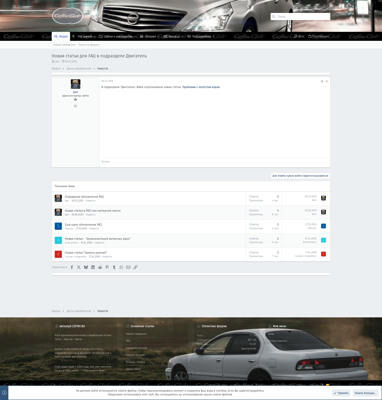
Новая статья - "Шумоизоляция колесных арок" (98, 239)
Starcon (69, 228)
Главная (314, 385)
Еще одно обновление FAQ (83, 224)
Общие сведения (136, 334)
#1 (327, 81)
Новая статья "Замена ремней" (86, 252)
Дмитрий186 (249, 348)
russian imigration (76, 256)
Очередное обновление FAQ (84, 197)
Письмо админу (277, 341)
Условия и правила (241, 385)
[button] (94, 36)
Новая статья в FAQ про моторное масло (93, 210)
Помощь (302, 385)
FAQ (128, 341)
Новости (91, 200)
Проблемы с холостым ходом (201, 87)
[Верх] (322, 385)
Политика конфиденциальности (275, 385)
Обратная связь (218, 385)
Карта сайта (133, 369)
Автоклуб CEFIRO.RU (72, 326)
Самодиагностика (136, 348)
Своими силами (135, 355)
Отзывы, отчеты (135, 362)
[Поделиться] (322, 81)
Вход (271, 334)
